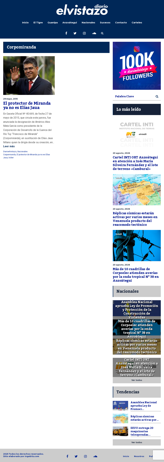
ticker (11, 158)
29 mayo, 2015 (10, 99)
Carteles (137, 22)
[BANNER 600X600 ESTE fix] (137, 66)
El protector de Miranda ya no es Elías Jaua (27, 105)
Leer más (9, 146)
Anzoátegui (69, 22)
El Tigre (38, 22)
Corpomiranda (9, 154)
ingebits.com (32, 456)
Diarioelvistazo (9, 151)
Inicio (25, 22)
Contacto (121, 22)
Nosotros (139, 456)
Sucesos (105, 22)
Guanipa (53, 22)
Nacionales (88, 22)
